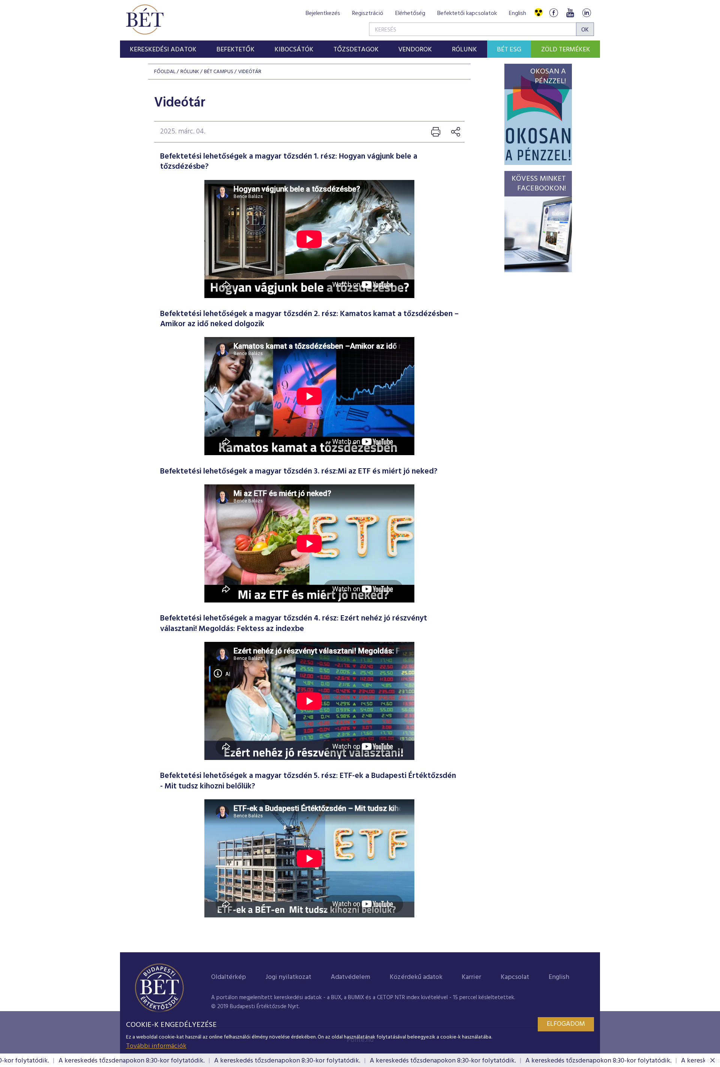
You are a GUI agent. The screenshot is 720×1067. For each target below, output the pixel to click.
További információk (156, 1046)
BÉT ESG (509, 49)
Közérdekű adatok (416, 977)
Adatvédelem (350, 977)
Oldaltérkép (228, 977)
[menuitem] (163, 49)
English (517, 13)
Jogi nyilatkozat (288, 977)
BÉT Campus (218, 71)
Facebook (553, 12)
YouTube (570, 12)
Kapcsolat (515, 977)
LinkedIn (586, 12)
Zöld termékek (565, 49)
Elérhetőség (410, 13)
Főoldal (165, 71)
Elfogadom (566, 1024)
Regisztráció (367, 13)
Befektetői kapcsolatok (467, 13)
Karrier (471, 977)
